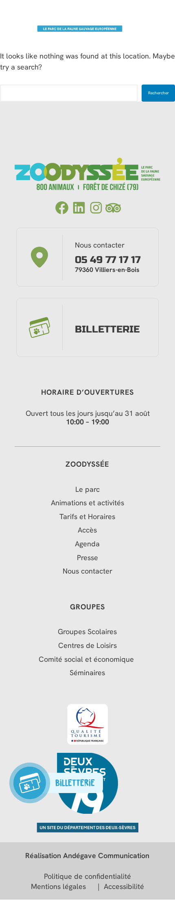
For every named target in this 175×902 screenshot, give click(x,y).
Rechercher (158, 93)
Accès (87, 530)
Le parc (87, 489)
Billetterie (107, 329)
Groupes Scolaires (87, 631)
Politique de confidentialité (87, 876)
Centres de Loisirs (87, 645)
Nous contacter (87, 571)
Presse (87, 557)
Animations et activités (87, 502)
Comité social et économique (87, 659)
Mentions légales (58, 886)
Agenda (87, 543)
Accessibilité (124, 886)
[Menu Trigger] (159, 16)
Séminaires (87, 672)
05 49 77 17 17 (107, 260)
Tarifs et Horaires (87, 516)
